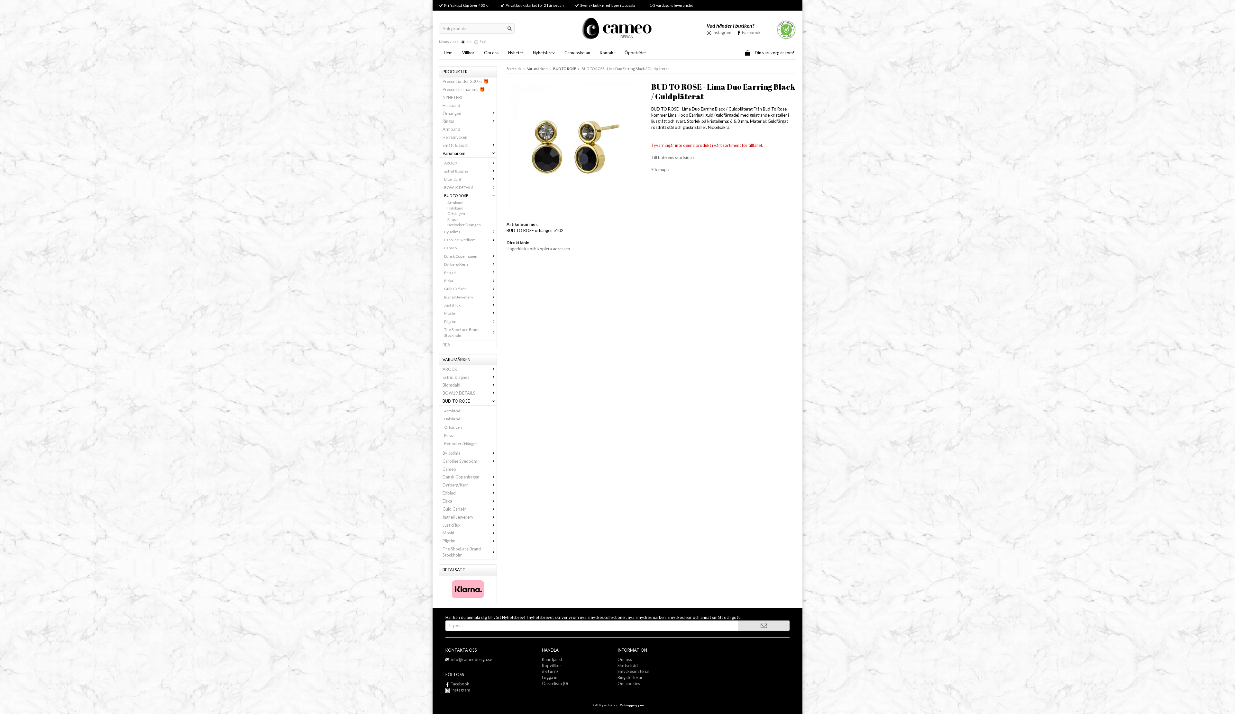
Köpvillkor (551, 665)
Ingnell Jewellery (458, 297)
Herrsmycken (455, 137)
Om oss (491, 52)
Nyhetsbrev (544, 52)
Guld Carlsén (455, 288)
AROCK (450, 163)
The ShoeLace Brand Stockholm (462, 332)
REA (446, 344)
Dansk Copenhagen (460, 256)
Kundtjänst (552, 659)
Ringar (448, 121)
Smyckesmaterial (633, 671)
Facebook (751, 32)
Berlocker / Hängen (464, 224)
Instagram (460, 689)
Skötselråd (628, 665)
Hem (448, 52)
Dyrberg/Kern (456, 264)
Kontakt (607, 52)
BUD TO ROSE (456, 195)
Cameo (450, 247)
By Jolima (452, 231)
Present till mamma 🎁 (464, 89)
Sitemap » (660, 169)
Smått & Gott (455, 145)
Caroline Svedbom (460, 239)
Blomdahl (452, 179)
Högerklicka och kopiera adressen (538, 248)
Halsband (451, 105)
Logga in (549, 677)
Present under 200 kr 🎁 (466, 81)
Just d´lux (452, 305)
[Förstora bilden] (572, 146)
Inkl (469, 42)
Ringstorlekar (630, 677)
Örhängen (452, 113)
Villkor (468, 52)
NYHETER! (452, 97)
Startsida (514, 69)
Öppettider (635, 52)
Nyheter (515, 52)
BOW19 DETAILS (458, 187)
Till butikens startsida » (673, 157)
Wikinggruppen (632, 705)
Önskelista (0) (555, 683)
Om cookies (629, 683)
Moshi (449, 313)
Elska (448, 280)
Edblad (450, 272)
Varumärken (454, 153)
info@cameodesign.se (471, 659)
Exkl (483, 42)
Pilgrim (450, 321)
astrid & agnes (456, 171)
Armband (451, 129)
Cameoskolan (577, 52)
